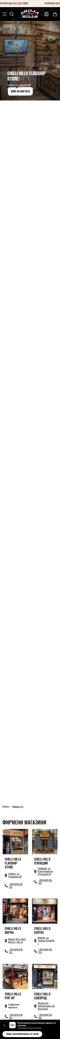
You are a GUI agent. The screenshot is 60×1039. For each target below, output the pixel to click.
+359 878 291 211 (16, 886)
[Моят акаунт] (46, 14)
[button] (4, 1025)
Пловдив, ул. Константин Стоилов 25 (45, 871)
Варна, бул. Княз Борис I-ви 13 (17, 941)
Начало (5, 806)
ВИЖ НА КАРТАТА (20, 91)
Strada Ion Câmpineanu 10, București (46, 1006)
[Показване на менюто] (5, 14)
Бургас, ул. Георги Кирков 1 (46, 940)
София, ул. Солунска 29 (15, 875)
